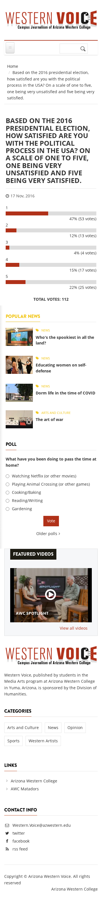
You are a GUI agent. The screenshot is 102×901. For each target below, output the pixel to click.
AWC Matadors (25, 788)
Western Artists (43, 740)
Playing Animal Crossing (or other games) (51, 484)
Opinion (75, 727)
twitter (18, 833)
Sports (13, 740)
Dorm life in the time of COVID (65, 393)
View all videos (74, 628)
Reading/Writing (27, 500)
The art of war (49, 419)
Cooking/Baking (26, 492)
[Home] (51, 19)
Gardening (22, 508)
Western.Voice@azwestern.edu (41, 825)
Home (12, 66)
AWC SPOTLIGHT (32, 613)
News (45, 330)
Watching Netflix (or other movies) (44, 476)
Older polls (46, 533)
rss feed (20, 849)
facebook (20, 841)
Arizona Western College (34, 781)
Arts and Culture (56, 413)
